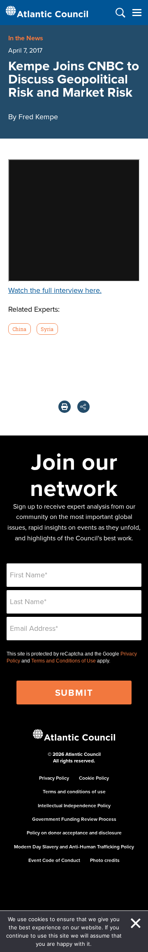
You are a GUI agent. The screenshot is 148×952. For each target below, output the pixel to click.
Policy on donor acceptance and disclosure (74, 832)
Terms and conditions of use (74, 791)
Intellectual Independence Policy (74, 805)
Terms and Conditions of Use (63, 661)
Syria (47, 329)
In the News (25, 38)
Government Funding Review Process (74, 818)
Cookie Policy (94, 777)
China (19, 329)
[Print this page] (64, 407)
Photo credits (105, 860)
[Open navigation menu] (136, 12)
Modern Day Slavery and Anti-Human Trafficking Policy (74, 846)
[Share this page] (83, 407)
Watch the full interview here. (55, 290)
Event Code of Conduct (54, 860)
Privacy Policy (54, 777)
